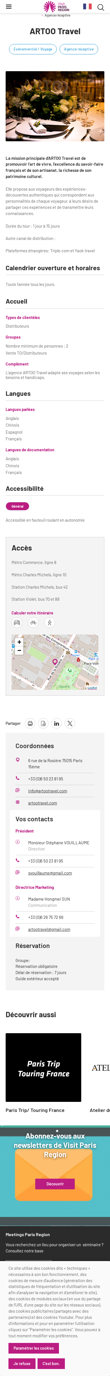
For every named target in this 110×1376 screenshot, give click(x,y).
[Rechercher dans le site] (100, 6)
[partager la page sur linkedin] (56, 723)
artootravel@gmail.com (49, 929)
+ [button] (19, 642)
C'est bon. (51, 1363)
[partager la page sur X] (70, 723)
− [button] (19, 650)
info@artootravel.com (47, 790)
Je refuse (22, 1363)
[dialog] (55, 1318)
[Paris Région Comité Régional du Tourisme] (56, 6)
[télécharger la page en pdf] (43, 723)
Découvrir (55, 1184)
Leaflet (92, 687)
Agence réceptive (57, 15)
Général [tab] (17, 506)
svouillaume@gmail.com (50, 872)
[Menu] (8, 6)
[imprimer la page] (30, 723)
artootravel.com (42, 802)
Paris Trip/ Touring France (35, 1110)
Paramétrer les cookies (34, 1348)
